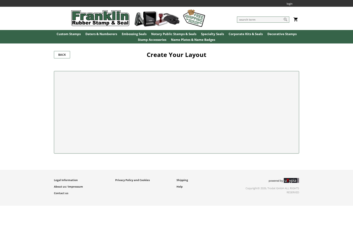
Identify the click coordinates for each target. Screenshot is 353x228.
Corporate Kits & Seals (246, 34)
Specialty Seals (212, 34)
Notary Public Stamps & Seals (173, 34)
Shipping (182, 180)
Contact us (61, 193)
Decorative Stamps (282, 34)
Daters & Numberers (101, 34)
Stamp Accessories (152, 40)
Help (179, 186)
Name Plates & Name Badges (193, 40)
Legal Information (66, 180)
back (62, 55)
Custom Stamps (69, 34)
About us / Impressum (68, 186)
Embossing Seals (134, 34)
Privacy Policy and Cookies (132, 180)
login (290, 4)
